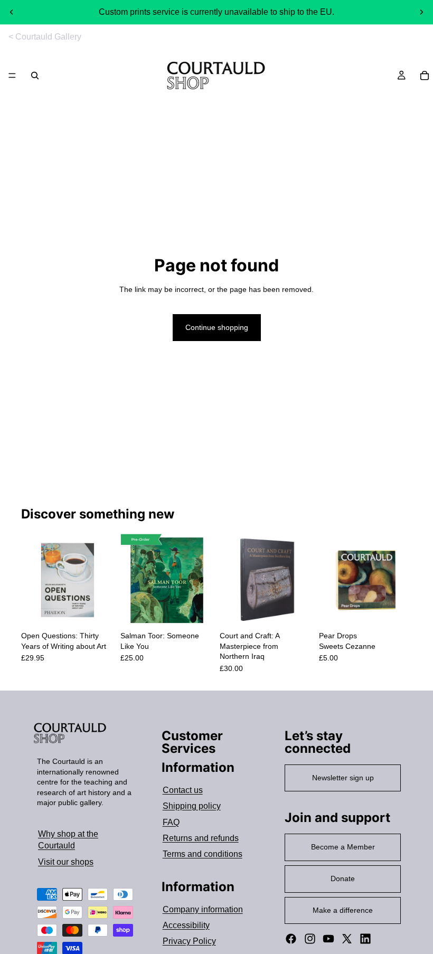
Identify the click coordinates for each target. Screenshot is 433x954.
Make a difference (343, 910)
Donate (343, 878)
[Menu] (12, 76)
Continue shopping (216, 327)
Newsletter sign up (343, 777)
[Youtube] (328, 938)
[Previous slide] (11, 12)
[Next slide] (421, 12)
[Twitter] (347, 938)
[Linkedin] (365, 938)
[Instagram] (310, 938)
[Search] (34, 75)
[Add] (97, 610)
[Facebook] (291, 938)
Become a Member (343, 847)
